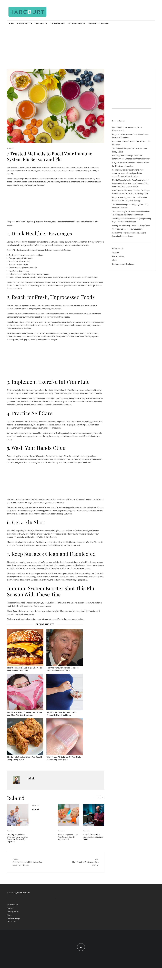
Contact (35, 809)
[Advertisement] (81, 46)
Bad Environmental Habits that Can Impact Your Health (27, 862)
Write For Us (117, 248)
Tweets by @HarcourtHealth (18, 893)
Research (10, 148)
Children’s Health (76, 24)
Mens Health (41, 24)
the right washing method (41, 499)
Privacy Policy (118, 256)
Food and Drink (57, 24)
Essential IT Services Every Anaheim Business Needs (93, 836)
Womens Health (24, 24)
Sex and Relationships (98, 24)
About (114, 260)
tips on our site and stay (42, 619)
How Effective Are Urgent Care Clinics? (85, 862)
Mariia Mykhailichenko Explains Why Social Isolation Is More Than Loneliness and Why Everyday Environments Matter (130, 183)
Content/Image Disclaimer (123, 264)
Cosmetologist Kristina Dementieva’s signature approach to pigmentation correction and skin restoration (128, 173)
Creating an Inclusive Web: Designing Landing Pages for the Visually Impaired (17, 838)
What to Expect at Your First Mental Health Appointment (68, 836)
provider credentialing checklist (57, 542)
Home (11, 24)
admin (31, 778)
